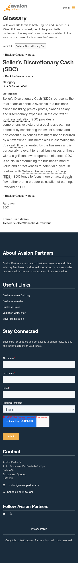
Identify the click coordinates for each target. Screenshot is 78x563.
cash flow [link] (16, 145)
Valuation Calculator (14, 313)
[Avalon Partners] (15, 7)
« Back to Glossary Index (19, 55)
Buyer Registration (13, 318)
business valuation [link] (16, 119)
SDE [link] (7, 176)
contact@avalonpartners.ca (23, 485)
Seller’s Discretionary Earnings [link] (44, 171)
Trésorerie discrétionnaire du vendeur (27, 223)
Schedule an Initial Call (20, 492)
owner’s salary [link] (59, 108)
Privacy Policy (39, 529)
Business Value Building (16, 295)
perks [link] (59, 129)
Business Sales (11, 307)
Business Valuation (13, 301)
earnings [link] (67, 181)
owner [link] (7, 108)
